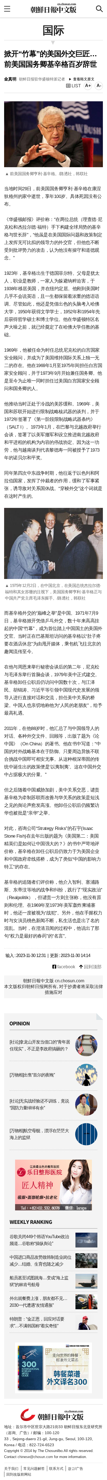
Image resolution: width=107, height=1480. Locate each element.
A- (99, 85)
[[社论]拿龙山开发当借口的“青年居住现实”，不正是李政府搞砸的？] (53, 1055)
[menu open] (7, 8)
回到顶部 (92, 966)
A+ (88, 85)
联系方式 (56, 1469)
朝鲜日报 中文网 (53, 8)
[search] (99, 8)
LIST (76, 85)
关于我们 (11, 1469)
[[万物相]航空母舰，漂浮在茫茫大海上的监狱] (53, 1144)
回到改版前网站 (18, 1474)
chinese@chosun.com (35, 1457)
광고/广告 (75, 1469)
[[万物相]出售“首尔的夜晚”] (53, 1084)
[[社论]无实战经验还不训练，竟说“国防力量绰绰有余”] (53, 1114)
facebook (65, 966)
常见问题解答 (34, 1469)
